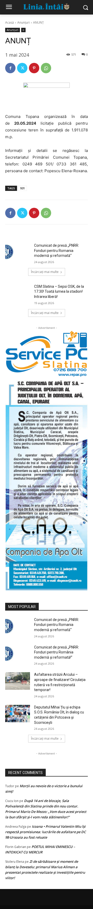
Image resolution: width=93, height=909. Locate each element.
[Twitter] (22, 68)
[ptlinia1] (46, 354)
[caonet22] (46, 483)
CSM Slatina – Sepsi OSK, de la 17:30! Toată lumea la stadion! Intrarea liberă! (59, 291)
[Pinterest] (34, 68)
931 (22, 188)
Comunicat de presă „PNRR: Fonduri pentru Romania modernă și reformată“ (56, 250)
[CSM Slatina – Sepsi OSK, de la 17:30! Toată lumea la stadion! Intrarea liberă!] (17, 293)
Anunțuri (23, 22)
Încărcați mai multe (45, 272)
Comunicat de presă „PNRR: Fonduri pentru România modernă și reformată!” (56, 652)
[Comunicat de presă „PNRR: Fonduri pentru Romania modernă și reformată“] (17, 251)
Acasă (9, 22)
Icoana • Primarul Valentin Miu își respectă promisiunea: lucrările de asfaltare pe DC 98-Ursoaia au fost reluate (45, 832)
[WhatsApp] (46, 68)
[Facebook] (10, 68)
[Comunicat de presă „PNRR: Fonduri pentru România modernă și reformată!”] (17, 653)
